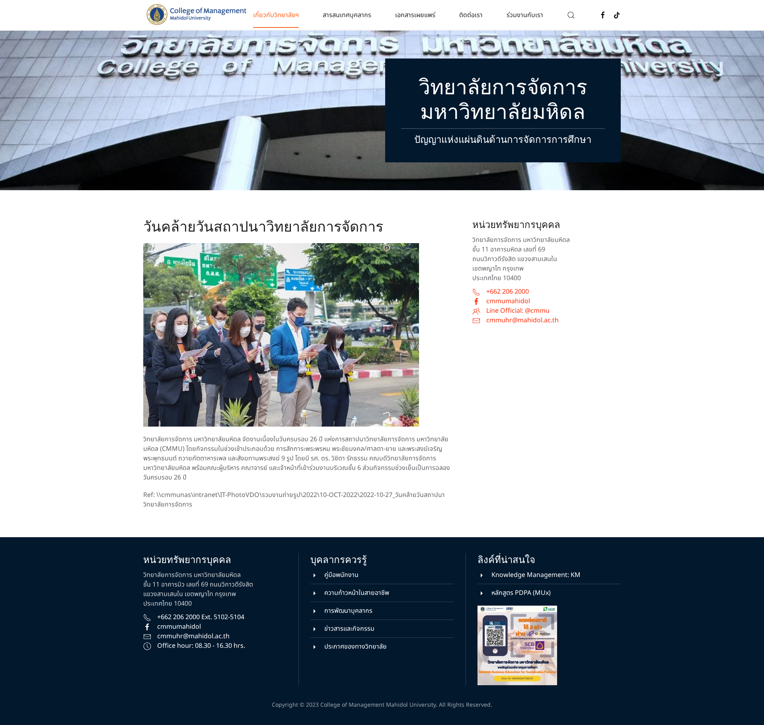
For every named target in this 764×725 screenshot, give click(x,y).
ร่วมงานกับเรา (525, 15)
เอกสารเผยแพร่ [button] (415, 15)
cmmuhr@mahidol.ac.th (522, 320)
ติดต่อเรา (471, 15)
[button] (571, 15)
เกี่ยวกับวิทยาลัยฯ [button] (276, 15)
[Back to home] (198, 15)
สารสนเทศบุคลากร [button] (347, 15)
